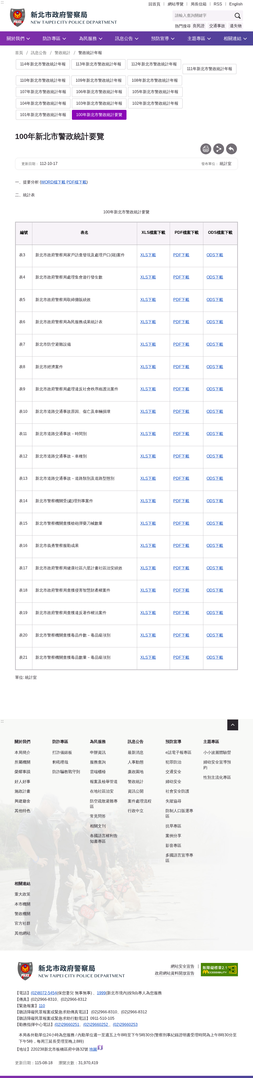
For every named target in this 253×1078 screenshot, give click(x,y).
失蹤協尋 (173, 801)
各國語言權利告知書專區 (104, 838)
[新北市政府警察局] (64, 17)
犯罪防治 (173, 762)
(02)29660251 (67, 1024)
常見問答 (98, 816)
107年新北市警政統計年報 (43, 92)
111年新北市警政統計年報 (209, 69)
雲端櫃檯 (98, 772)
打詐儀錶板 (62, 752)
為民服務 (88, 38)
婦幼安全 (173, 781)
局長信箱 (199, 4)
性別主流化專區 (217, 777)
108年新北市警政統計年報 (155, 80)
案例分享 (173, 836)
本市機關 (22, 904)
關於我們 (15, 38)
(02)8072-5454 (44, 993)
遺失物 (236, 26)
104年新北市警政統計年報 (43, 103)
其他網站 (22, 933)
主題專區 (196, 38)
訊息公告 (124, 38)
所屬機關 (22, 762)
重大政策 (22, 894)
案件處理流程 (139, 801)
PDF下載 (181, 255)
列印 (206, 146)
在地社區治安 (102, 791)
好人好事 (22, 781)
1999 (101, 993)
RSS (218, 4)
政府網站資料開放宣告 (174, 973)
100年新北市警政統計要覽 (99, 115)
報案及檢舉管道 (104, 781)
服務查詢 (98, 762)
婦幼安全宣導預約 (217, 765)
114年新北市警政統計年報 (43, 64)
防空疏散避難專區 (104, 804)
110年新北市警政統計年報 (43, 80)
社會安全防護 (177, 791)
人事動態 (136, 762)
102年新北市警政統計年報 (155, 103)
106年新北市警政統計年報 (99, 92)
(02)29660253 (125, 1024)
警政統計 (62, 53)
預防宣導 (160, 38)
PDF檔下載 (76, 182)
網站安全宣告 (182, 966)
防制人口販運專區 (179, 813)
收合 (232, 724)
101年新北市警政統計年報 (43, 115)
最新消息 (136, 752)
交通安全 (173, 772)
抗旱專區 (173, 826)
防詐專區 (52, 38)
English (236, 4)
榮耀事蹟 (22, 772)
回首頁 (154, 4)
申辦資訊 (98, 752)
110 (42, 1006)
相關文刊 (98, 826)
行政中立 (136, 811)
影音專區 (173, 845)
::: (2, 2)
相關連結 (232, 38)
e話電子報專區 (178, 752)
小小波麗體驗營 (217, 752)
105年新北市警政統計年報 (155, 92)
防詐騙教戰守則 (66, 772)
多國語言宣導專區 (179, 858)
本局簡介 (22, 752)
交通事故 (217, 26)
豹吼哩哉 (60, 762)
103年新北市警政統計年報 (99, 103)
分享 (218, 146)
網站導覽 (176, 4)
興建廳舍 (22, 801)
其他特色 (22, 811)
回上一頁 (231, 146)
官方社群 (22, 923)
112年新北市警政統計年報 (154, 64)
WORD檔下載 (53, 182)
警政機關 (22, 914)
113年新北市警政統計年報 (98, 64)
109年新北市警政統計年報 (99, 80)
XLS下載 (148, 255)
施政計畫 (22, 791)
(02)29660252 (96, 1024)
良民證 (199, 26)
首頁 (19, 53)
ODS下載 (215, 255)
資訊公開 (136, 791)
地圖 (93, 1049)
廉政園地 (136, 772)
